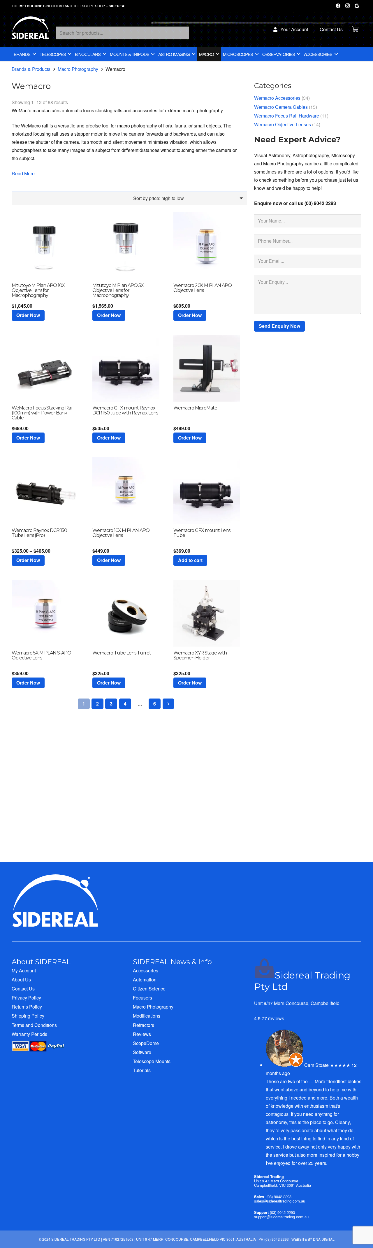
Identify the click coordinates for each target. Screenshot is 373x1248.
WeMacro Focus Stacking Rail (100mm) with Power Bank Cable (42, 413)
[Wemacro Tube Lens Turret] (125, 613)
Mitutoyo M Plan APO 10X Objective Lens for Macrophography (38, 290)
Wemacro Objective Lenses (282, 124)
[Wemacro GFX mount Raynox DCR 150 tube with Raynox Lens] (125, 368)
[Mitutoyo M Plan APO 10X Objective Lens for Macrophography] (45, 245)
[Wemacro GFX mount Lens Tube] (206, 490)
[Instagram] (347, 5)
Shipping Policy (28, 1015)
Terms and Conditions (34, 1025)
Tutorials (142, 1070)
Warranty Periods (29, 1034)
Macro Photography (78, 69)
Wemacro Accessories (277, 97)
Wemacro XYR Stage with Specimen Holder (200, 655)
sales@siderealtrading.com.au (279, 1201)
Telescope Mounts (151, 1061)
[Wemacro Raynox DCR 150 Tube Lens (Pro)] (45, 490)
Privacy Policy (26, 997)
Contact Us (23, 988)
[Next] (168, 704)
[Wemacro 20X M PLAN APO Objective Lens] (206, 245)
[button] (28, 315)
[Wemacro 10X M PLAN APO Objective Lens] (125, 490)
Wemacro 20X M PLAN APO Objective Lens (202, 288)
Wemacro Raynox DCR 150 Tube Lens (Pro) (39, 533)
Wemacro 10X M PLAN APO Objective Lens (120, 533)
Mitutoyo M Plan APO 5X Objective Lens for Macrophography (118, 290)
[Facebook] (338, 5)
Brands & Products (31, 69)
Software (142, 1052)
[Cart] (355, 29)
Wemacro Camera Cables (281, 107)
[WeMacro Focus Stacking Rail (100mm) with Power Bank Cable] (45, 368)
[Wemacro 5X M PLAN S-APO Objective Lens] (45, 613)
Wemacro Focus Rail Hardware (286, 115)
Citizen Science (149, 988)
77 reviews (273, 1018)
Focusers (142, 997)
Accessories (145, 970)
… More (317, 1081)
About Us (21, 979)
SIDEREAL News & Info (172, 962)
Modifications (146, 1015)
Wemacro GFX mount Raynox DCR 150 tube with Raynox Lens (125, 410)
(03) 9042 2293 (278, 1196)
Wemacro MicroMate (195, 408)
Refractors (143, 1025)
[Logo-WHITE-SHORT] (30, 30)
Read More (23, 173)
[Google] (356, 5)
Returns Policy (27, 1006)
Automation (144, 979)
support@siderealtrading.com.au (281, 1216)
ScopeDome (146, 1043)
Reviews (142, 1034)
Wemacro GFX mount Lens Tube (201, 533)
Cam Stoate (316, 1065)
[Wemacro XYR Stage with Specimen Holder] (206, 613)
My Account (24, 970)
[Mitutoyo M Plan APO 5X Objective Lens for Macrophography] (125, 245)
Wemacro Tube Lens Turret (121, 653)
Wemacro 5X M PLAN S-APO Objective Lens (41, 655)
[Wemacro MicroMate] (206, 368)
